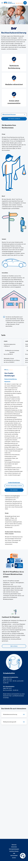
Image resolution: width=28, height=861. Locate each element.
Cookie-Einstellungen (14, 482)
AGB (14, 853)
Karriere (14, 857)
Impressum (14, 844)
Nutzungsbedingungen (14, 849)
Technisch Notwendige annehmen (14, 485)
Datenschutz (14, 847)
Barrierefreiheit (14, 855)
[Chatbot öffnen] (23, 856)
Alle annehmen (14, 490)
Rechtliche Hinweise (14, 851)
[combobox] (14, 114)
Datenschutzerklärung (10, 379)
